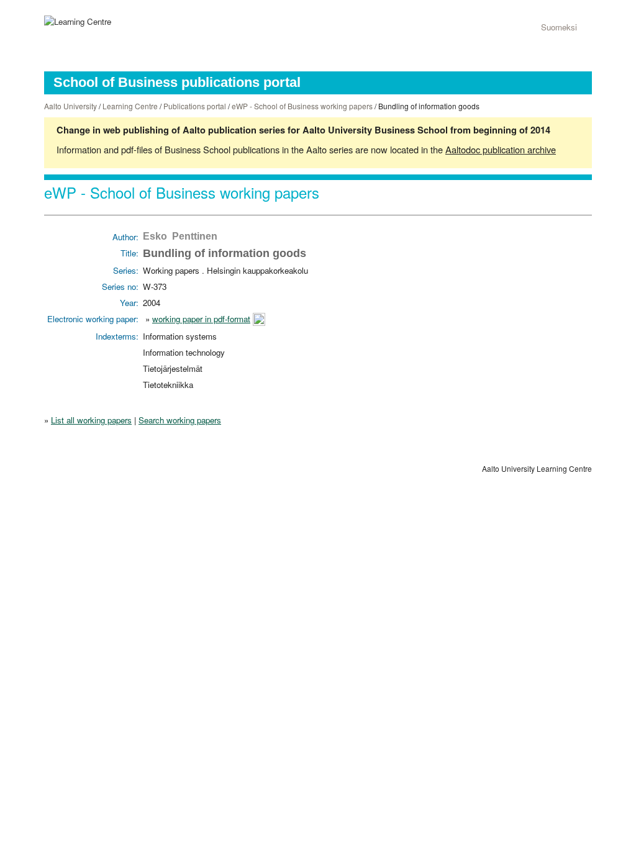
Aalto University (70, 106)
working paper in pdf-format (201, 319)
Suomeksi (559, 27)
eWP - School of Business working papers (302, 106)
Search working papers (180, 420)
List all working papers (91, 420)
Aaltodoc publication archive (500, 149)
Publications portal (194, 106)
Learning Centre (130, 106)
